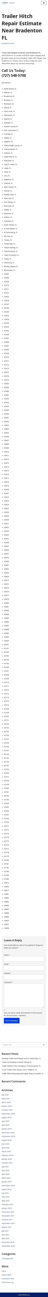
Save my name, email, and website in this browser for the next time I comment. (23, 1014)
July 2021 (5, 1231)
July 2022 (5, 1193)
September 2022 (8, 1185)
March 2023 (6, 1178)
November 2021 (8, 1216)
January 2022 (7, 1208)
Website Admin (9, 43)
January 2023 (7, 1182)
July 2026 (5, 1095)
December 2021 (8, 1212)
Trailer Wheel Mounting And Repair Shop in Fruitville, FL (23, 1073)
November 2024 (8, 1132)
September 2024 (8, 1136)
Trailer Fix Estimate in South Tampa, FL (17, 1062)
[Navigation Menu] (43, 3)
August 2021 (6, 1227)
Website (7, 973)
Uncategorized (7, 1258)
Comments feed (8, 1278)
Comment (8, 982)
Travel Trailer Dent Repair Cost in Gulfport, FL (19, 1070)
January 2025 (7, 1129)
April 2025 (5, 1125)
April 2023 (5, 1174)
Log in (4, 1271)
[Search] (43, 1044)
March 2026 (6, 1102)
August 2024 (6, 1140)
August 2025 (6, 1117)
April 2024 (5, 1148)
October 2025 (7, 1110)
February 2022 (7, 1204)
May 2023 (5, 1170)
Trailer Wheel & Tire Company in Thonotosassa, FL (21, 1066)
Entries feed (6, 1275)
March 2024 (6, 1151)
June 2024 (5, 1144)
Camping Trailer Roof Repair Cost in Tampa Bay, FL (21, 1058)
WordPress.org (8, 1282)
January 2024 (7, 1159)
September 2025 (8, 1113)
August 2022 (6, 1189)
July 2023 (5, 1166)
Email (6, 964)
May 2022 (5, 1197)
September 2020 (8, 1246)
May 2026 (5, 1098)
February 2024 (7, 1155)
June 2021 (5, 1234)
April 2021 (5, 1238)
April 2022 (5, 1200)
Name (7, 955)
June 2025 (5, 1121)
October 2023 (7, 1163)
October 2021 (7, 1219)
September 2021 (8, 1223)
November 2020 (8, 1242)
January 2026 (7, 1106)
